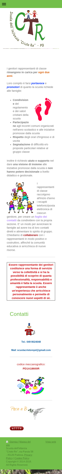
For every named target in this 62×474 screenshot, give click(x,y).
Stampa (13, 442)
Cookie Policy (21, 458)
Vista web (50, 442)
